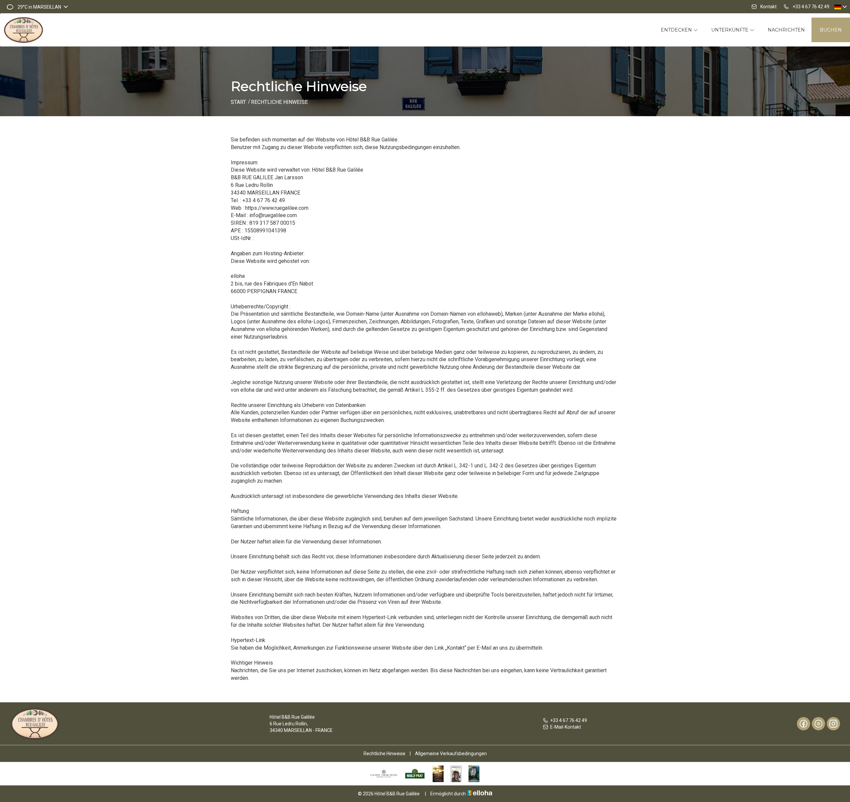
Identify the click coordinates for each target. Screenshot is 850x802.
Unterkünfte (730, 30)
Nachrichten (786, 30)
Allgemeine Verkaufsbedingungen (451, 753)
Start (238, 102)
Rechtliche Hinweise (384, 753)
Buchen (831, 30)
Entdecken (677, 30)
